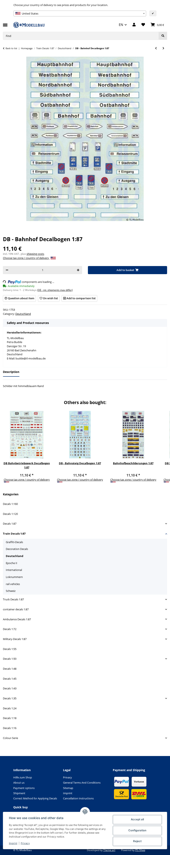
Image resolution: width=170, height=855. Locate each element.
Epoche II (11, 563)
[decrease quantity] (7, 270)
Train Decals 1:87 (14, 533)
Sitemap (68, 788)
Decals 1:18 (9, 718)
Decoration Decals (17, 549)
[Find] (163, 36)
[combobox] (79, 13)
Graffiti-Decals (14, 542)
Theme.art (109, 850)
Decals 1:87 (9, 523)
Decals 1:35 (9, 698)
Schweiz (11, 591)
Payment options (24, 788)
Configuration (137, 830)
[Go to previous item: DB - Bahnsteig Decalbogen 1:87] (156, 48)
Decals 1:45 (9, 678)
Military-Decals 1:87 (15, 639)
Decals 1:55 (9, 649)
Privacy (25, 843)
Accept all (137, 819)
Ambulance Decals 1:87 (17, 619)
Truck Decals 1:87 (13, 599)
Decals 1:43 (9, 688)
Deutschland (23, 314)
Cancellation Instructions (78, 798)
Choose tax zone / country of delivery (26, 258)
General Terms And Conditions (82, 782)
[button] (134, 25)
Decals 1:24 (9, 708)
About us (18, 782)
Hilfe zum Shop (22, 777)
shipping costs (35, 254)
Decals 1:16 (9, 728)
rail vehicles (13, 584)
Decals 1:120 (10, 514)
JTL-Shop (140, 850)
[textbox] (80, 13)
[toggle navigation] (5, 23)
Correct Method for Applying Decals (35, 798)
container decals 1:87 (16, 609)
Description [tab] (11, 372)
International (14, 570)
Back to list (11, 48)
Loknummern (14, 577)
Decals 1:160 (10, 504)
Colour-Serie (10, 738)
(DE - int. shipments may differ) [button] (55, 290)
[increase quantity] (78, 270)
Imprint (13, 843)
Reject (137, 841)
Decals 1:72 (9, 629)
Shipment (19, 793)
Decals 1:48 (9, 669)
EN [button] (121, 24)
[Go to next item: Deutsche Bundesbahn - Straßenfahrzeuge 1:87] (163, 48)
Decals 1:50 (9, 659)
